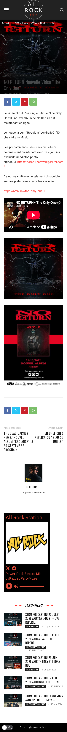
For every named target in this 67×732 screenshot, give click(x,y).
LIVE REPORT (32, 626)
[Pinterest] (24, 102)
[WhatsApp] (33, 102)
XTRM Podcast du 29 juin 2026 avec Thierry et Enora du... (42, 661)
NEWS (16, 23)
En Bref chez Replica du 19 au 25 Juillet (49, 437)
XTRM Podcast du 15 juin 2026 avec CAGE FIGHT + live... (43, 680)
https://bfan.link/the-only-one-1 (24, 191)
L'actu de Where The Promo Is (38, 23)
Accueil (5, 23)
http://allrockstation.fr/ (34, 492)
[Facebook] (7, 102)
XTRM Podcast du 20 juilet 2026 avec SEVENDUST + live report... (42, 618)
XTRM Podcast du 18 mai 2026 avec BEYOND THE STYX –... (44, 698)
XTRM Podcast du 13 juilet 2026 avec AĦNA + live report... (42, 639)
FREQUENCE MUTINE (35, 647)
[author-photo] (33, 481)
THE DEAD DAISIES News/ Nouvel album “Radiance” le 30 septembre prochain (19, 441)
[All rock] (33, 10)
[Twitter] (16, 102)
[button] (7, 727)
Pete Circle (15, 93)
